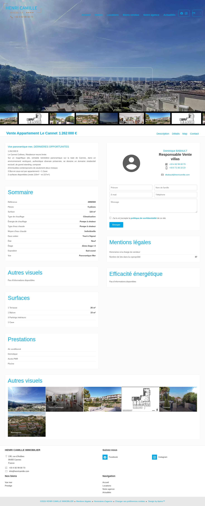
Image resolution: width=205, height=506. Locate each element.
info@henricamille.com (19, 471)
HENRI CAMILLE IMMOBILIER (22, 450)
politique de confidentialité (144, 218)
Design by (156, 501)
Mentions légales (83, 501)
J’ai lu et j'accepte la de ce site (139, 218)
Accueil (22, 10)
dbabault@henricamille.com (177, 175)
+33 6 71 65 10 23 (177, 168)
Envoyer (116, 225)
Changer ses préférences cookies (130, 501)
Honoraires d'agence (103, 501)
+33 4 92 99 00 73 (23, 17)
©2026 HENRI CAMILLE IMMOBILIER (56, 501)
